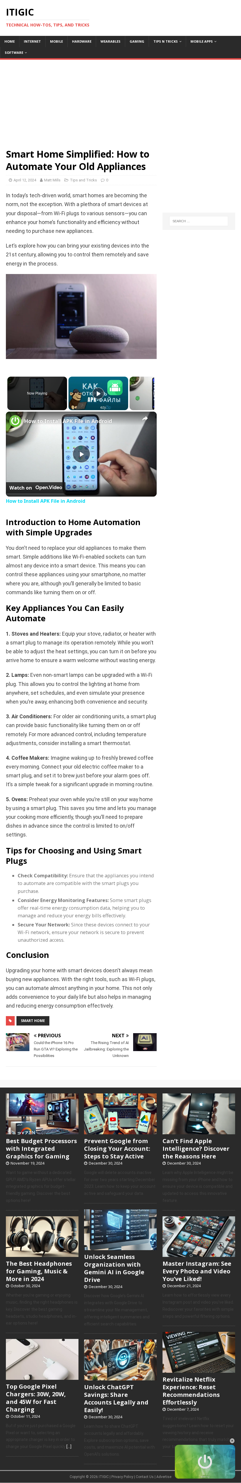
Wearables (110, 41)
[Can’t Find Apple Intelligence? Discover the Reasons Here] (199, 1131)
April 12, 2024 (25, 180)
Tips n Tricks (165, 41)
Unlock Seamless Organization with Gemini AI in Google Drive (114, 1268)
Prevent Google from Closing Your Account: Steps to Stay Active (117, 1148)
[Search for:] (198, 221)
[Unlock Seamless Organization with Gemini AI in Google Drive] (120, 1247)
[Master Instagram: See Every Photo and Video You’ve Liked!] (199, 1254)
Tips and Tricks (83, 180)
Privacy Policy (122, 1477)
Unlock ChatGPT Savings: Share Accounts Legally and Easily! (116, 1398)
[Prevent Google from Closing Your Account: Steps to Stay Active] (120, 1131)
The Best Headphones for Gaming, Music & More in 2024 (39, 1271)
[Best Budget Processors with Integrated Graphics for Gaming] (42, 1131)
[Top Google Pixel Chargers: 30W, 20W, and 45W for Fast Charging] (42, 1376)
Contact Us (145, 1477)
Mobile (56, 41)
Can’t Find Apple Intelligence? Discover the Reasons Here (196, 1148)
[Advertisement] (120, 101)
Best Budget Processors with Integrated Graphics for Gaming (41, 1148)
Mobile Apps (201, 41)
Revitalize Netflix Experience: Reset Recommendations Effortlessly (191, 1390)
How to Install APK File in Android (68, 421)
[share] (145, 418)
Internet (32, 41)
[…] (68, 1446)
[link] (15, 421)
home (9, 41)
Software (14, 52)
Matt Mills (52, 180)
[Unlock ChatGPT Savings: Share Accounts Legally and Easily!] (120, 1377)
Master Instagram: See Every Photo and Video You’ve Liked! (197, 1271)
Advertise (163, 1477)
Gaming (137, 41)
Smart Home (33, 1020)
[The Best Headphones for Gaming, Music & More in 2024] (42, 1254)
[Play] (98, 393)
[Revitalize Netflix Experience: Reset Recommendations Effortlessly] (199, 1369)
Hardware (81, 41)
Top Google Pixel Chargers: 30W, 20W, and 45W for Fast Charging (36, 1397)
